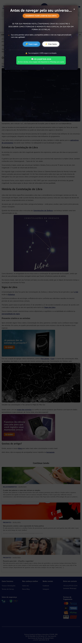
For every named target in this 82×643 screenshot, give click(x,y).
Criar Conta (51, 44)
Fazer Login (31, 44)
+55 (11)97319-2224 (41, 59)
